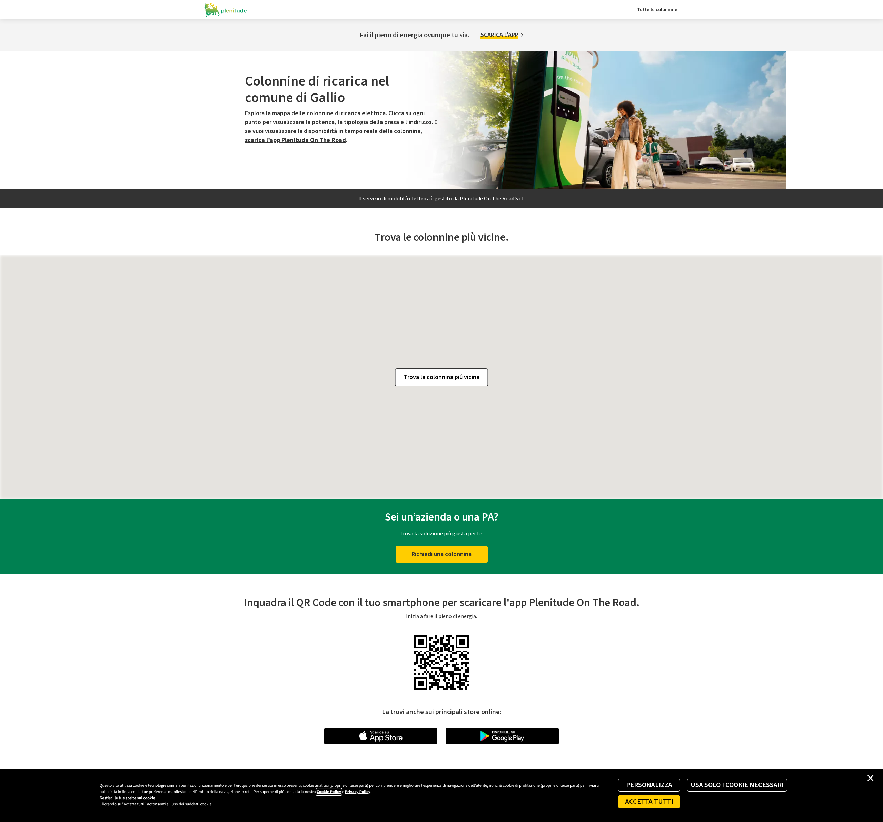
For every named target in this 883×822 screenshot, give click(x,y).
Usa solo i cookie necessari (737, 785)
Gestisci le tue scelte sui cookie (127, 798)
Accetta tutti (649, 801)
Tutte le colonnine (657, 9)
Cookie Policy (329, 792)
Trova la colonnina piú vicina (441, 377)
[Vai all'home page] (225, 9)
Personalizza (649, 785)
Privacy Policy (357, 792)
